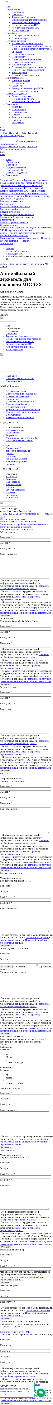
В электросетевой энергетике (26, 59)
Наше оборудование (13, 8)
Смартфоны (18, 12)
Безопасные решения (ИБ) (25, 25)
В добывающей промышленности (29, 67)
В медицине (18, 198)
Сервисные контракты (23, 99)
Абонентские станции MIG (25, 27)
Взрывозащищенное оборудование (29, 20)
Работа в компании (21, 117)
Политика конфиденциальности (17, 457)
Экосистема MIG (14, 78)
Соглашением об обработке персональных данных (21, 1278)
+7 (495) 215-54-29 (9, 133)
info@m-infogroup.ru (29, 513)
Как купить (11, 476)
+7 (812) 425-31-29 (28, 133)
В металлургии (19, 72)
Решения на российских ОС (26, 22)
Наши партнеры (20, 38)
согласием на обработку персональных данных (24, 587)
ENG (2, 130)
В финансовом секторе (23, 54)
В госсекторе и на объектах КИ (27, 43)
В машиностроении (22, 64)
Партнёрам (11, 33)
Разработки (17, 85)
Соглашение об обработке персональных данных (18, 451)
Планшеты (17, 14)
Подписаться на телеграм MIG (15, 1332)
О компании (12, 104)
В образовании (19, 49)
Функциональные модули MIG (27, 88)
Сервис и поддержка (16, 93)
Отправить (6, 616)
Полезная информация (18, 121)
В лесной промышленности (26, 75)
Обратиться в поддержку (12, 135)
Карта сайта (12, 497)
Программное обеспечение (25, 91)
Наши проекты (19, 112)
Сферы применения (16, 41)
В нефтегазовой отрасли (24, 62)
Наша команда (19, 109)
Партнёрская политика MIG (26, 35)
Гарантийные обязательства (26, 101)
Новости (16, 114)
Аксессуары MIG (20, 30)
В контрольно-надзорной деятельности (31, 46)
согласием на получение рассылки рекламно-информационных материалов (26, 611)
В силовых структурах (38, 49)
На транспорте (19, 56)
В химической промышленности (28, 70)
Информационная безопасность (21, 81)
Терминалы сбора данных (25, 17)
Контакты (17, 107)
